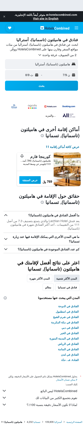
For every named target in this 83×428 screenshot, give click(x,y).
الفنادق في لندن (70, 354)
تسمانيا (36, 421)
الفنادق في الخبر (69, 333)
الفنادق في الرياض (68, 344)
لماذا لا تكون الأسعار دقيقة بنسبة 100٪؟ (52, 404)
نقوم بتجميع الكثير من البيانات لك (56, 398)
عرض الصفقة (30, 180)
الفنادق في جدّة (70, 360)
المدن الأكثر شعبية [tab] (66, 278)
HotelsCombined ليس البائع (59, 391)
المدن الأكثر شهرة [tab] (40, 278)
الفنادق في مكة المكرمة (65, 322)
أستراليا (58, 421)
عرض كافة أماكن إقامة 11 (63, 146)
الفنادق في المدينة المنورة (64, 338)
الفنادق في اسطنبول (67, 311)
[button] (4, 16)
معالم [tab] (48, 287)
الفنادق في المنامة (68, 349)
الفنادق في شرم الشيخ (66, 317)
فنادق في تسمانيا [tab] (67, 287)
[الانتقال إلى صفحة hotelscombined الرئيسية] (55, 28)
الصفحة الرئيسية (74, 421)
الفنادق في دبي (70, 327)
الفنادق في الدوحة (68, 306)
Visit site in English (45, 18)
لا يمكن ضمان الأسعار (66, 379)
